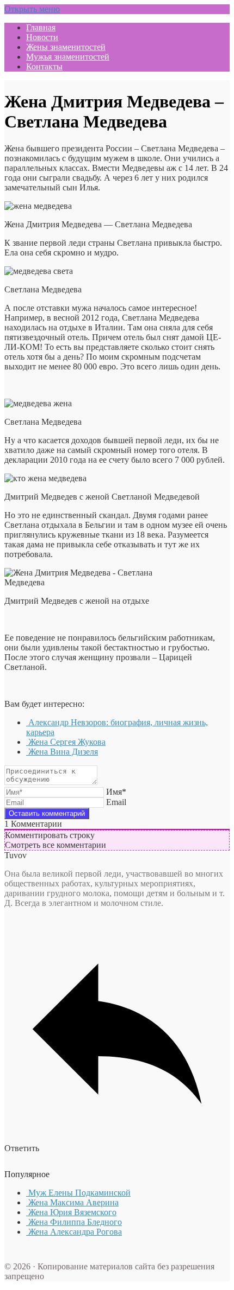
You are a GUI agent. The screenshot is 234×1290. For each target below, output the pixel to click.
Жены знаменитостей (66, 47)
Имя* (116, 791)
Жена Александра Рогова (74, 1231)
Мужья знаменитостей (67, 56)
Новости (42, 37)
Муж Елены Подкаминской (78, 1192)
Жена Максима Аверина (72, 1202)
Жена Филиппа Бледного (74, 1222)
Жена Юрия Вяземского (71, 1212)
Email (116, 802)
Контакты (44, 66)
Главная (41, 27)
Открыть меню (32, 9)
